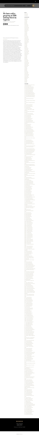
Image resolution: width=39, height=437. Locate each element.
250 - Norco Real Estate (27, 117)
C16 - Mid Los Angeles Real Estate (28, 264)
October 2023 (26, 52)
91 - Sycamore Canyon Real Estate (28, 220)
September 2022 (26, 65)
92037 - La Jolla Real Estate (28, 233)
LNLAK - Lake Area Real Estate (28, 317)
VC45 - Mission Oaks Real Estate (28, 407)
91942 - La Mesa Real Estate (28, 224)
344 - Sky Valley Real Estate (28, 153)
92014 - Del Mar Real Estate (28, 226)
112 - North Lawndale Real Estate (28, 88)
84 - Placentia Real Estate (27, 215)
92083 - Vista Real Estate (27, 242)
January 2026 (26, 26)
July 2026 (25, 20)
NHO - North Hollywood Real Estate (29, 340)
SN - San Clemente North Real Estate (29, 385)
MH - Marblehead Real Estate (28, 330)
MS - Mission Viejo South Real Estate (29, 332)
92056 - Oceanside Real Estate (28, 235)
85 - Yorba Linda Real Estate (28, 216)
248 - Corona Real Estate (27, 115)
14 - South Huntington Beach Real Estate (29, 93)
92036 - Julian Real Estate (27, 232)
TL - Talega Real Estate (27, 401)
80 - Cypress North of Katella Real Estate (9, 22)
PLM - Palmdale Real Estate (28, 357)
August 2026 (26, 19)
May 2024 (25, 45)
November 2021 (26, 75)
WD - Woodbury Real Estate (28, 410)
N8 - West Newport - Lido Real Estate (29, 337)
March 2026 (26, 24)
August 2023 (26, 54)
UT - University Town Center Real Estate (29, 404)
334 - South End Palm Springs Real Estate (29, 149)
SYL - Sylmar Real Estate (27, 397)
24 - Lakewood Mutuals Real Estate (29, 114)
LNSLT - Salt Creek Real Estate (28, 319)
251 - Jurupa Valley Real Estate (28, 118)
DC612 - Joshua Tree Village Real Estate (29, 291)
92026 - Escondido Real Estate (28, 228)
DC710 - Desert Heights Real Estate (29, 294)
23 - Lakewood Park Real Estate (28, 113)
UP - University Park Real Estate (28, 403)
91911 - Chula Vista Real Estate (28, 222)
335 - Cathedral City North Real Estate (29, 150)
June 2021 (25, 80)
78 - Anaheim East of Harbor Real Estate (29, 206)
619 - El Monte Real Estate (27, 170)
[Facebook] (16, 421)
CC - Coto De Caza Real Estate (28, 276)
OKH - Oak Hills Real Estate (28, 351)
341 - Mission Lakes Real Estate (28, 152)
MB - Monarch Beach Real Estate (28, 328)
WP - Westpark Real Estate (28, 413)
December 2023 (26, 50)
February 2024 (26, 48)
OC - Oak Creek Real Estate (28, 349)
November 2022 (26, 63)
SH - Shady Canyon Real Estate (28, 380)
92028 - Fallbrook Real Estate (28, 230)
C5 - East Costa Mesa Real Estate (28, 274)
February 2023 (26, 60)
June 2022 (25, 68)
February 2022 (26, 72)
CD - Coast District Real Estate (28, 277)
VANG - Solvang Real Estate (28, 406)
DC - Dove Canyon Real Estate (28, 285)
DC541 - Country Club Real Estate (28, 287)
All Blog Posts (26, 13)
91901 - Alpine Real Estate (27, 221)
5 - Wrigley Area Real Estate (28, 159)
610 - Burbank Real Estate (27, 167)
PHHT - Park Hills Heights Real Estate (29, 356)
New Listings (26, 14)
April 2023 (25, 58)
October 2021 (26, 76)
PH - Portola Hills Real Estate (28, 354)
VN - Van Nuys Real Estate (27, 408)
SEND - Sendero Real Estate (28, 379)
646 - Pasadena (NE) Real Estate (28, 183)
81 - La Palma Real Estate (27, 212)
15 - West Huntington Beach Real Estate (29, 95)
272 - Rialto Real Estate (27, 125)
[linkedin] (20, 421)
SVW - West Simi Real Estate (28, 394)
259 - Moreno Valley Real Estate (28, 120)
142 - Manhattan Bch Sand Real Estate (29, 94)
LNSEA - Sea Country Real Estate (28, 318)
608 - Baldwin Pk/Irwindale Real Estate (29, 164)
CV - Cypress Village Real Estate (28, 282)
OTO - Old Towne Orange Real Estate (29, 353)
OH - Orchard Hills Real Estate (28, 350)
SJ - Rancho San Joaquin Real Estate (29, 382)
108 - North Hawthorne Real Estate (29, 87)
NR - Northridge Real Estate (28, 344)
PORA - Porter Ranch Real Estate (28, 358)
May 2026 (25, 22)
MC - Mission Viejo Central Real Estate (29, 329)
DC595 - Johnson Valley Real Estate (29, 290)
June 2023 (25, 56)
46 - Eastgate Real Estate (27, 157)
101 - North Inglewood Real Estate (28, 86)
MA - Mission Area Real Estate (28, 327)
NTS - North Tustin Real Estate (28, 345)
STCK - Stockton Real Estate (28, 389)
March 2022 (26, 71)
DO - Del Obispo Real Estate (28, 299)
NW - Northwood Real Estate (28, 348)
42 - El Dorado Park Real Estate (28, 156)
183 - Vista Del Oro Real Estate (28, 106)
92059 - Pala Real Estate (27, 238)
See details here (5, 39)
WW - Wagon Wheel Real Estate (28, 414)
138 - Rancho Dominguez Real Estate (29, 92)
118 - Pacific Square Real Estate (28, 90)
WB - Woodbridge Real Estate (28, 409)
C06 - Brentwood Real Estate (28, 261)
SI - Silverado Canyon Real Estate (28, 381)
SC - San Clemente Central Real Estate (29, 376)
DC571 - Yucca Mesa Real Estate (28, 289)
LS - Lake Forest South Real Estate (28, 321)
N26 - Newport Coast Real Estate (28, 333)
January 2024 (26, 49)
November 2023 (26, 51)
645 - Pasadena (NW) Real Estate (28, 182)
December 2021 (26, 74)
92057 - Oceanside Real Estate (28, 236)
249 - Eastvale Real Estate (27, 116)
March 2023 (26, 59)
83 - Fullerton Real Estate (27, 214)
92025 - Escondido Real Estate (28, 227)
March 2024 (26, 47)
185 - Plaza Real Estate (27, 107)
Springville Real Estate (27, 386)
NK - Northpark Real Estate (28, 341)
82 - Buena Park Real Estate (28, 213)
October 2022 (26, 64)
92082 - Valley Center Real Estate (28, 241)
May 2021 (25, 81)
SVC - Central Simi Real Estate (28, 392)
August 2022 (26, 66)
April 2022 (25, 70)
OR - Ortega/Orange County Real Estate (29, 352)
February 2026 (26, 25)
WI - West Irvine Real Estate (28, 412)
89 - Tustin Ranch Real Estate (28, 219)
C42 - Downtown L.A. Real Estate (28, 273)
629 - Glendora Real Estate (27, 177)
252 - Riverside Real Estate (27, 119)
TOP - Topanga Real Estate (27, 402)
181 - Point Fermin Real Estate (28, 105)
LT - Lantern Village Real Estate (28, 322)
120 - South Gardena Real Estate (28, 91)
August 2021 (26, 78)
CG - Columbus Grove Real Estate (28, 278)
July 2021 (25, 79)
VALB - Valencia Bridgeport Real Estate (29, 405)
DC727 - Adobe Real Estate (28, 297)
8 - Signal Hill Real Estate (27, 209)
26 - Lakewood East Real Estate (28, 121)
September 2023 (26, 53)
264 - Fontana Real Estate (27, 124)
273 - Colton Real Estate (27, 126)
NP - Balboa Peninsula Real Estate (28, 343)
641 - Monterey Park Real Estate (28, 181)
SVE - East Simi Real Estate (27, 393)
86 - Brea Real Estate (27, 217)
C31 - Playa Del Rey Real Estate (28, 267)
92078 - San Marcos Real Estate (28, 240)
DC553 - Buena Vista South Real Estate (29, 288)
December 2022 (26, 62)
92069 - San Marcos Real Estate (28, 239)
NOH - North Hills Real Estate (28, 342)
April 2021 (25, 82)
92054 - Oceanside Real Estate (28, 234)
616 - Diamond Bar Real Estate (28, 169)
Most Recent (26, 18)
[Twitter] (18, 421)
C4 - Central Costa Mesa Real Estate (29, 272)
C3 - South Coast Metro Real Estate (29, 266)
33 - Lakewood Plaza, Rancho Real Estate (29, 145)
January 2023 (26, 61)
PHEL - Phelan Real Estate (27, 355)
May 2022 (25, 69)
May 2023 (25, 57)
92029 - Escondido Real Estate (28, 231)
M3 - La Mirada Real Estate (28, 326)
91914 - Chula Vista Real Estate (28, 223)
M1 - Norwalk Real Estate (27, 325)
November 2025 (26, 28)
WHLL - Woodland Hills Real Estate (29, 411)
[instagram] (19, 421)
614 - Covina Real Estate (27, 168)
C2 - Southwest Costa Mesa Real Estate (29, 265)
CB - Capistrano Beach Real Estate (28, 275)
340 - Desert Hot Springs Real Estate (29, 151)
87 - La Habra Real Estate (27, 218)
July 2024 (25, 43)
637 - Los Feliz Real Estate (27, 180)
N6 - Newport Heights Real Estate (28, 334)
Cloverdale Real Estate (27, 279)
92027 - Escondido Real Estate (28, 229)
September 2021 (26, 77)
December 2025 (26, 27)
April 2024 (25, 46)
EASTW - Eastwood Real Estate (28, 300)
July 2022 (25, 67)
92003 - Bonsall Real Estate (28, 225)
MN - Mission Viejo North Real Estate (29, 331)
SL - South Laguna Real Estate (28, 383)
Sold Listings (26, 15)
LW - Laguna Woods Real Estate (28, 324)
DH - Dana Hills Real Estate (28, 298)
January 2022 (26, 73)
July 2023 (25, 55)
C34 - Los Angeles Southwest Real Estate (29, 268)
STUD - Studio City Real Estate (28, 391)
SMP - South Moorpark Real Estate (29, 384)
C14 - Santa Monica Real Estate (28, 263)
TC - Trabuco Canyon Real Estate (28, 400)
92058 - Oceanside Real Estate (28, 237)
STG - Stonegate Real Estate (28, 390)
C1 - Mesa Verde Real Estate (28, 262)
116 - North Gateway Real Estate (28, 89)
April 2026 (25, 23)
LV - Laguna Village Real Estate (28, 323)
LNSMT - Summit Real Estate (28, 320)
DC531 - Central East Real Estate (28, 286)
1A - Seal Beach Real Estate (28, 108)
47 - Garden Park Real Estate (28, 158)
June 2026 (25, 21)
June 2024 (25, 44)
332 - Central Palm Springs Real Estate (29, 148)
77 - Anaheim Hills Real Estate (28, 205)
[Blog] (22, 421)
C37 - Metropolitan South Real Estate (29, 271)
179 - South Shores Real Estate (28, 104)
